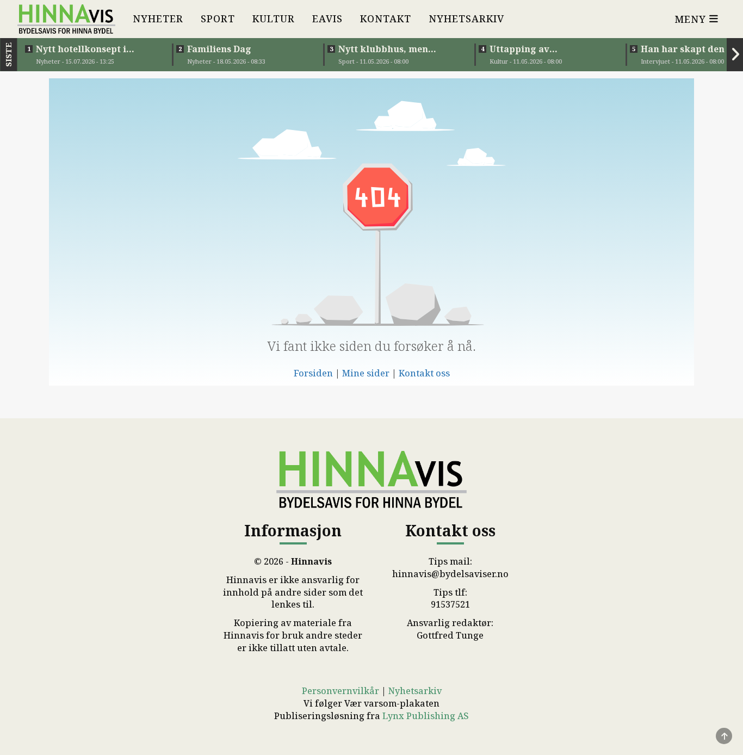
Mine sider (365, 373)
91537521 (450, 604)
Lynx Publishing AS (425, 716)
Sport (218, 18)
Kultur (273, 18)
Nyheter (158, 18)
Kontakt (385, 18)
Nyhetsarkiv (466, 18)
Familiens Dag (219, 49)
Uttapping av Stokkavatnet (520, 49)
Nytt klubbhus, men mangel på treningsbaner (396, 49)
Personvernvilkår (340, 691)
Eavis (327, 18)
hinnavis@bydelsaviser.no (450, 574)
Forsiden (313, 373)
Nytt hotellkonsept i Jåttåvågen (81, 49)
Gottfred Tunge (450, 635)
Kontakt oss (424, 373)
